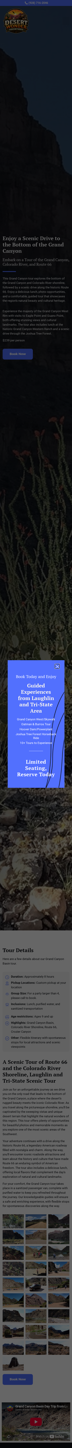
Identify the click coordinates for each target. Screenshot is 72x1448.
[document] (36, 724)
